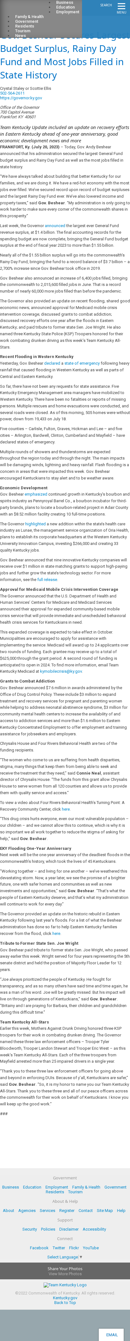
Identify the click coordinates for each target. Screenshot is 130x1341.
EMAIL (111, 1334)
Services (47, 1210)
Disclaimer (69, 1229)
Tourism (75, 1192)
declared (52, 363)
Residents (55, 1192)
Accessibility (94, 1229)
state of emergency (82, 363)
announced (55, 225)
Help (121, 1210)
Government (115, 1187)
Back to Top (65, 1302)
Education (32, 1187)
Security (29, 1229)
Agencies (27, 1210)
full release (47, 579)
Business (10, 1187)
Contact (86, 1210)
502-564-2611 (12, 93)
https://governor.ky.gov (21, 98)
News (20, 35)
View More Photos (65, 1273)
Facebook (39, 1247)
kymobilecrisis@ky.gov (61, 671)
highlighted (35, 524)
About (8, 1210)
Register (66, 1210)
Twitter (59, 1247)
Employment (67, 11)
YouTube (91, 1247)
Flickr (74, 1247)
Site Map (105, 1210)
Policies (48, 1229)
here (66, 809)
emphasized (36, 494)
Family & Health (86, 1187)
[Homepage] (30, 10)
